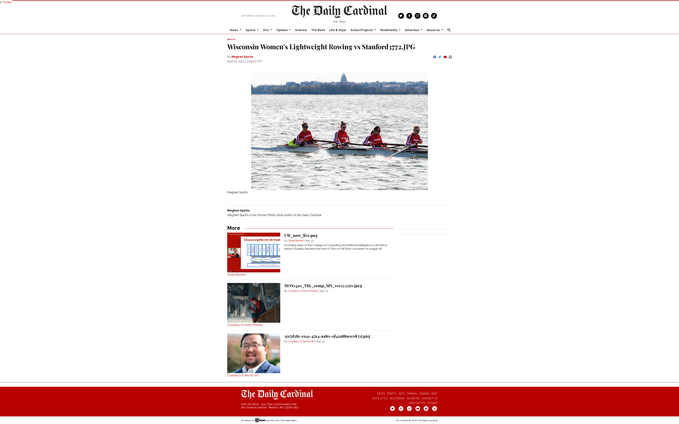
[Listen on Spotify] (426, 15)
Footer (6, 2)
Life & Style (337, 30)
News (381, 393)
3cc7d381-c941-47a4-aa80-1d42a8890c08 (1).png (327, 336)
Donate (433, 403)
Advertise (413, 398)
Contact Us (430, 398)
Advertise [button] (412, 30)
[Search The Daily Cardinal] (449, 30)
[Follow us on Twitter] (401, 15)
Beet (434, 393)
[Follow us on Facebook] (409, 15)
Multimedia (397, 398)
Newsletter (417, 403)
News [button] (234, 30)
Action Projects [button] (362, 30)
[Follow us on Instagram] (417, 15)
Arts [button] (266, 30)
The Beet (318, 30)
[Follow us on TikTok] (434, 15)
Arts (402, 393)
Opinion (412, 393)
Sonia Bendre (236, 274)
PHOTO (231, 39)
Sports (391, 393)
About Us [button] (433, 30)
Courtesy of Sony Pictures (245, 325)
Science (301, 30)
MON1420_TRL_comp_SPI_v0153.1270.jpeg (323, 285)
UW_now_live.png (301, 235)
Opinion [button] (282, 30)
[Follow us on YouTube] (418, 408)
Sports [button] (251, 30)
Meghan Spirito (242, 56)
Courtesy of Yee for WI (243, 375)
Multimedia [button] (389, 30)
